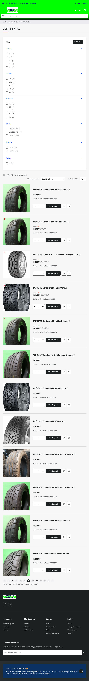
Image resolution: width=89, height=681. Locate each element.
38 (41, 581)
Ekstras (49, 619)
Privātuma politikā (44, 674)
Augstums (9, 98)
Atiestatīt (79, 42)
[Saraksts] (8, 175)
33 (21, 581)
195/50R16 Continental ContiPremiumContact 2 (53, 487)
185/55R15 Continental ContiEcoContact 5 (51, 189)
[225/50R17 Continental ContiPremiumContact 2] (16, 364)
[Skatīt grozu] (84, 10)
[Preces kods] (85, 16)
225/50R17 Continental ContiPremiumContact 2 (54, 355)
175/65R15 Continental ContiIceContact (50, 288)
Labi (81, 671)
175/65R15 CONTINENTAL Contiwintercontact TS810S (56, 255)
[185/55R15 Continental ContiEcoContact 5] (16, 198)
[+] (43, 206)
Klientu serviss (30, 619)
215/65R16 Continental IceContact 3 (48, 421)
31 (12, 581)
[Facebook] (5, 604)
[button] (53, 206)
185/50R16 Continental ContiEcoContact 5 (51, 222)
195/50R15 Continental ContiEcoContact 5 (51, 520)
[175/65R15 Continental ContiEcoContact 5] (16, 331)
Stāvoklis (9, 142)
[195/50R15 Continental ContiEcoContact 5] (16, 529)
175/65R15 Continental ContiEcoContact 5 (51, 321)
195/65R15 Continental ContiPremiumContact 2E (54, 454)
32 (17, 581)
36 (33, 581)
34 (25, 581)
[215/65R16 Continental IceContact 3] (16, 430)
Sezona (8, 123)
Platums (9, 73)
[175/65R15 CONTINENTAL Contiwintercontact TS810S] (16, 264)
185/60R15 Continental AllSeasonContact (51, 554)
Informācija (7, 619)
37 (37, 581)
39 (45, 581)
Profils (69, 619)
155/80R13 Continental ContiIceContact (50, 388)
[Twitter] (10, 604)
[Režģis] (4, 175)
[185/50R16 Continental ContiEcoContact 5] (16, 231)
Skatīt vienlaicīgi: (73, 179)
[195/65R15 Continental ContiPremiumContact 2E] (16, 463)
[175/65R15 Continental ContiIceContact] (16, 298)
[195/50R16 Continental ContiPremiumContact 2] (16, 496)
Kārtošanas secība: (33, 179)
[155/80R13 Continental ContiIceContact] (16, 397)
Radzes (8, 158)
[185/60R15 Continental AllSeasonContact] (16, 562)
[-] (35, 206)
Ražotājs (15, 22)
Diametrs (9, 48)
